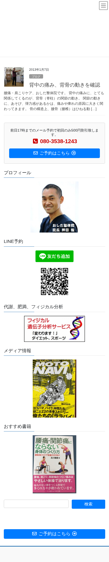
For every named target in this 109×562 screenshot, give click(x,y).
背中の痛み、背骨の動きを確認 (64, 85)
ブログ (36, 76)
